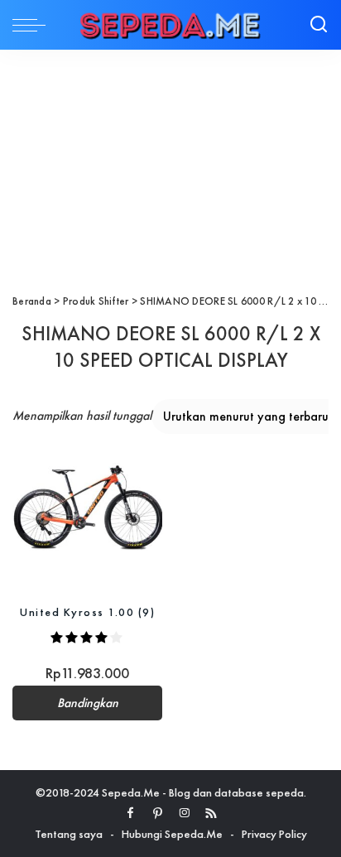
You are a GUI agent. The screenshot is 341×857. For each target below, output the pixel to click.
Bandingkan (87, 703)
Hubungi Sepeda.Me (172, 833)
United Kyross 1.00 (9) (87, 611)
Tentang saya (69, 833)
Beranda (31, 301)
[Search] (319, 25)
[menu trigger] (33, 25)
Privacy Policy (274, 833)
